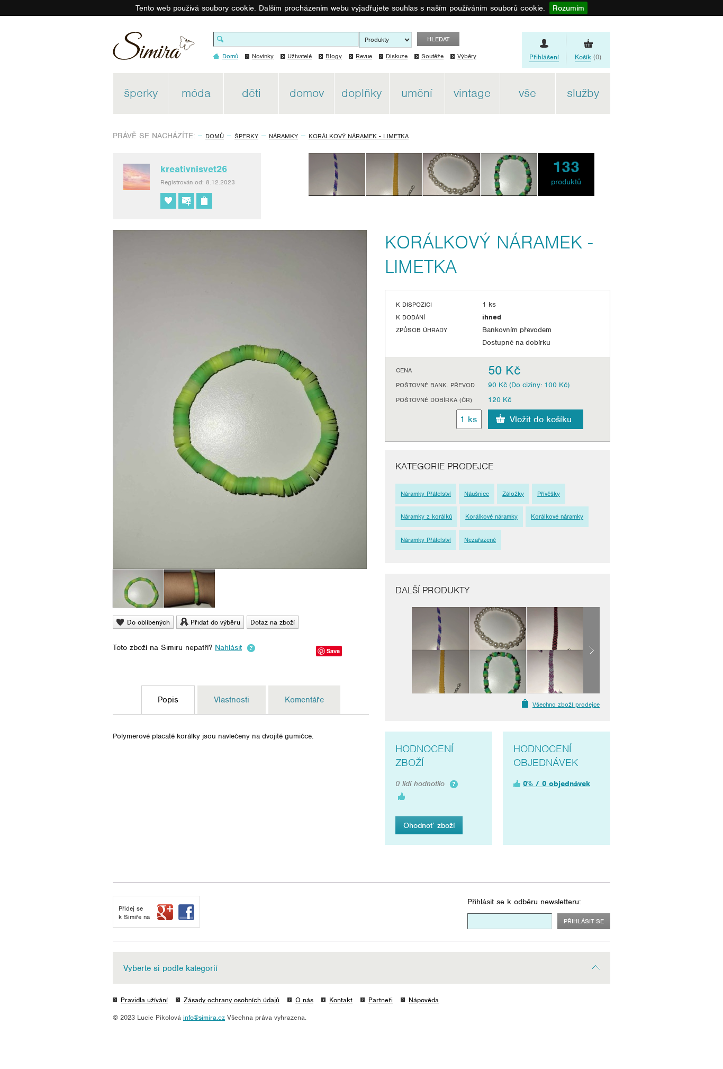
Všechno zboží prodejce (566, 704)
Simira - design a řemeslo (154, 49)
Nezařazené (480, 540)
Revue (364, 56)
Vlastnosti (231, 699)
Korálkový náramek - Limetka (359, 136)
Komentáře (304, 699)
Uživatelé (299, 56)
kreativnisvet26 (193, 169)
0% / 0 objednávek (556, 783)
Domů (214, 136)
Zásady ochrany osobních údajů (231, 999)
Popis (168, 699)
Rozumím (568, 8)
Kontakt (341, 999)
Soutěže (432, 56)
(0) (588, 56)
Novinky (263, 56)
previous (403, 650)
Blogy (334, 56)
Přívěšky (548, 493)
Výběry (466, 56)
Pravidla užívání (144, 999)
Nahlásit (228, 647)
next (591, 650)
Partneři (380, 999)
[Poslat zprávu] (186, 201)
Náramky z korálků (426, 516)
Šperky (246, 136)
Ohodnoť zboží (429, 825)
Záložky (513, 493)
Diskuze (397, 56)
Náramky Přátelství (426, 493)
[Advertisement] (660, 232)
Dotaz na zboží (272, 622)
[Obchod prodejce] (204, 201)
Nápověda (424, 999)
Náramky (283, 136)
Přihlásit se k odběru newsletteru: (524, 901)
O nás (304, 999)
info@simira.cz (204, 1017)
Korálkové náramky (491, 516)
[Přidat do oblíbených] (168, 201)
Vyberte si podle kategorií (170, 968)
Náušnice (476, 493)
